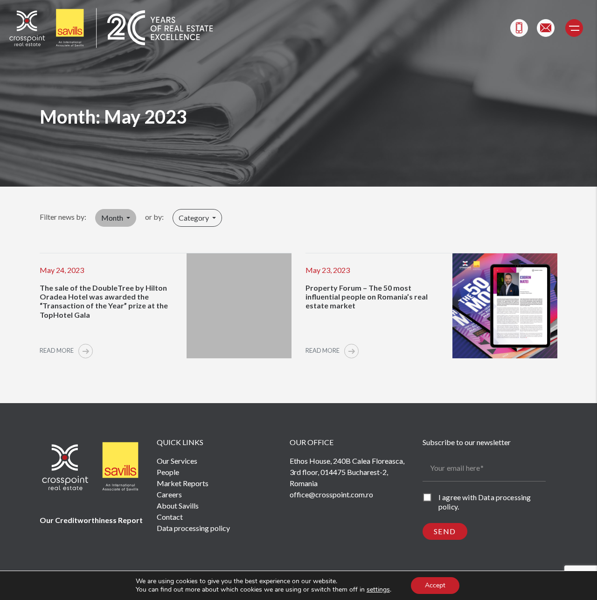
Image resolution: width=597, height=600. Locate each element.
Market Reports (182, 483)
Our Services (177, 460)
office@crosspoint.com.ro (331, 494)
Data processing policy (193, 527)
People (168, 471)
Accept (435, 585)
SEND (445, 531)
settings (378, 590)
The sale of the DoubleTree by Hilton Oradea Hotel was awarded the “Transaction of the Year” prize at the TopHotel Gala (104, 301)
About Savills (178, 505)
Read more (57, 350)
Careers (169, 494)
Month (113, 217)
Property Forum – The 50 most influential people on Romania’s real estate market (366, 296)
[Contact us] (546, 28)
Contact (170, 516)
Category (194, 217)
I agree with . (484, 502)
